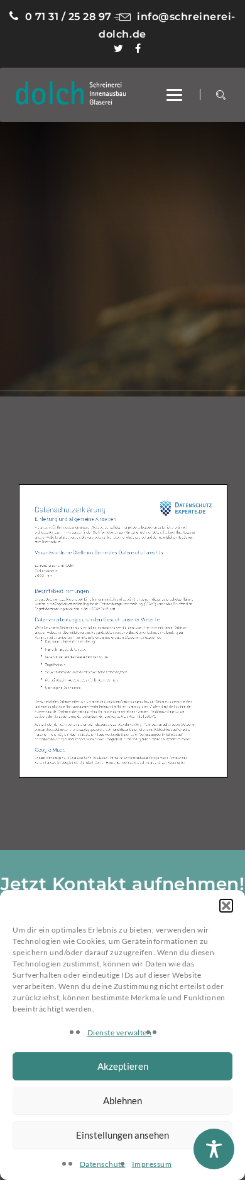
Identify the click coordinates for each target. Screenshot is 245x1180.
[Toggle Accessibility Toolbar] (214, 1149)
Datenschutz (103, 1164)
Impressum (152, 1164)
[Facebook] (138, 48)
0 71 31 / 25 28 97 (68, 17)
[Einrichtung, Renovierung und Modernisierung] (70, 89)
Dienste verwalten (119, 1032)
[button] (226, 905)
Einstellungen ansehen (122, 1135)
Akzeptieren (122, 1066)
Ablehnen (122, 1100)
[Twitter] (119, 48)
